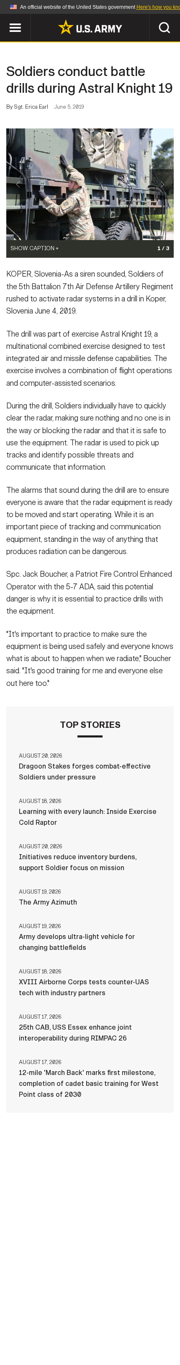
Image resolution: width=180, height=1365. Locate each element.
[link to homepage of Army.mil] (90, 27)
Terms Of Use (150, 1316)
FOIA (94, 1328)
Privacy (103, 1316)
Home (18, 1316)
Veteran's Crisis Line (90, 1339)
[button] (4, 18)
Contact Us (58, 1316)
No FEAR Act (134, 1328)
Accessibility (50, 1328)
